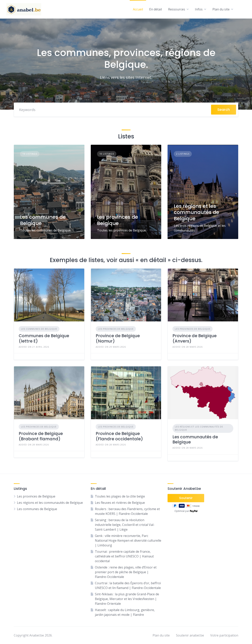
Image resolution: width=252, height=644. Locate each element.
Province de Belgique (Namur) (118, 338)
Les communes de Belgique (43, 220)
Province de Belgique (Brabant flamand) (41, 436)
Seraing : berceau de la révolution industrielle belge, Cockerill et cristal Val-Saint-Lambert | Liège (125, 525)
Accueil (138, 9)
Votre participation (224, 635)
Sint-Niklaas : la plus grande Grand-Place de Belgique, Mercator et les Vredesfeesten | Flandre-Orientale (127, 599)
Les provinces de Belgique (117, 220)
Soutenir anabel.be (190, 635)
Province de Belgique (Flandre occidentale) (119, 436)
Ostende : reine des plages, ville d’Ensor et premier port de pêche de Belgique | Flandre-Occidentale (126, 572)
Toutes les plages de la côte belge (120, 496)
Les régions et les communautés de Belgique (196, 212)
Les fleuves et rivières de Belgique (120, 502)
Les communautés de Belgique (195, 439)
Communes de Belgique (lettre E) (44, 338)
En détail (155, 9)
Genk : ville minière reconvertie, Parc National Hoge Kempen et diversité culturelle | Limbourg (128, 540)
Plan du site (221, 9)
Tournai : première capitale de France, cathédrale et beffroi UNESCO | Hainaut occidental (124, 556)
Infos (199, 9)
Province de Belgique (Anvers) (194, 338)
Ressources (176, 9)
